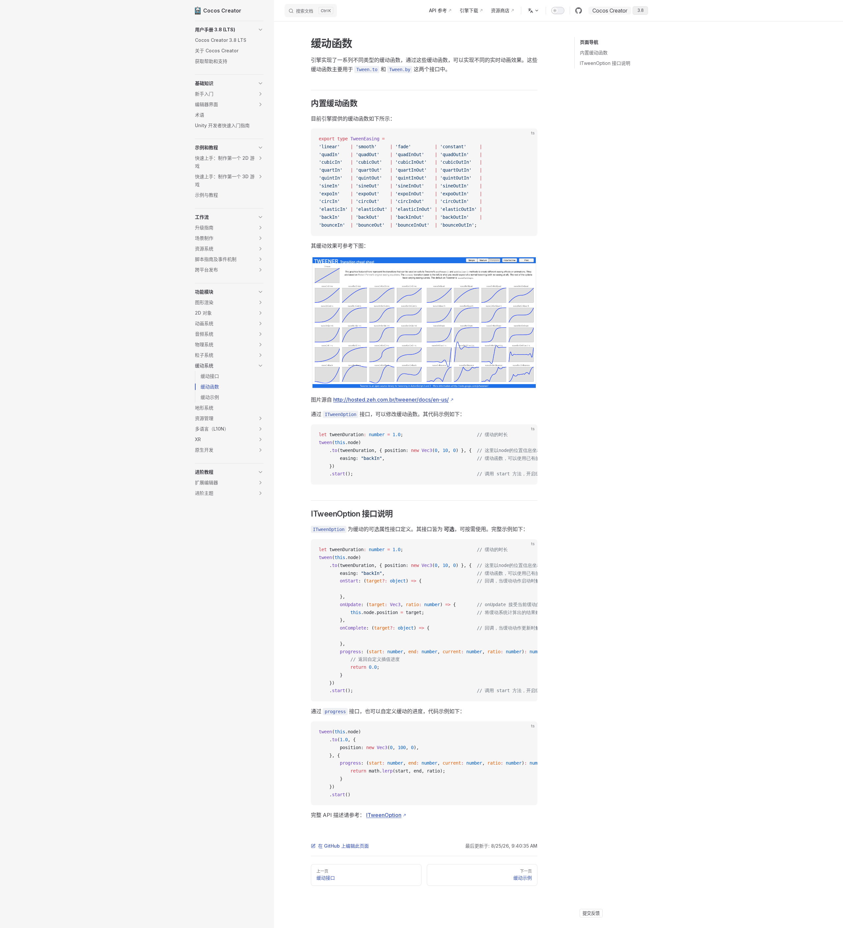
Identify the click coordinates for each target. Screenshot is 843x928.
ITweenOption (383, 815)
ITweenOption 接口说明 (605, 63)
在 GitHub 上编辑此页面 (343, 846)
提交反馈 (591, 913)
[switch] (557, 10)
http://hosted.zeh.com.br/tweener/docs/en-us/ (391, 399)
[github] (579, 10)
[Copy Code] (526, 139)
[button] (229, 29)
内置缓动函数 (594, 52)
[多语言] (533, 10)
